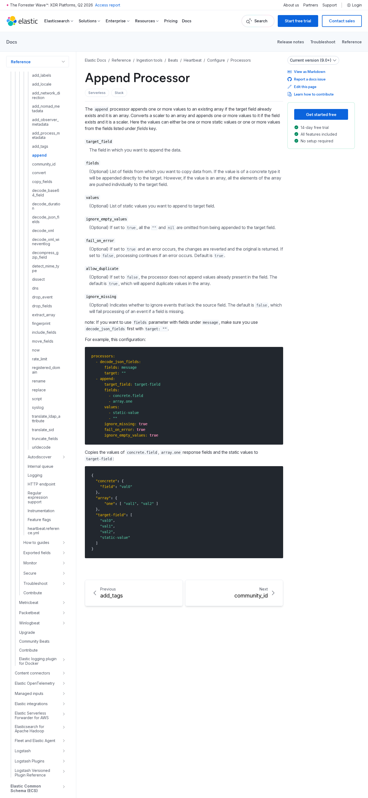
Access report (107, 5)
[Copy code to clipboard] (275, 356)
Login (357, 5)
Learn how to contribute (314, 94)
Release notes (290, 41)
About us (291, 5)
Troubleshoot (322, 41)
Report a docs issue (309, 79)
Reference (352, 41)
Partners (310, 5)
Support (329, 5)
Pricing (171, 20)
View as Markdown (309, 71)
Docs (186, 20)
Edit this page (305, 86)
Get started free (321, 114)
